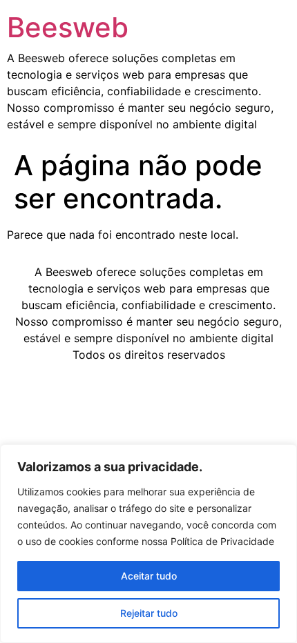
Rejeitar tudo (149, 613)
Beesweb (67, 27)
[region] (148, 543)
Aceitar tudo (149, 576)
